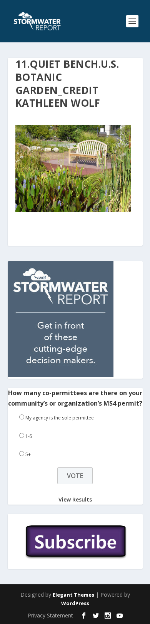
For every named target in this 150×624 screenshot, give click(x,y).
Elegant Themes (73, 594)
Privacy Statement (50, 615)
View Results (75, 499)
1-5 (28, 436)
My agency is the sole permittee (59, 417)
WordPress (75, 603)
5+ (28, 454)
